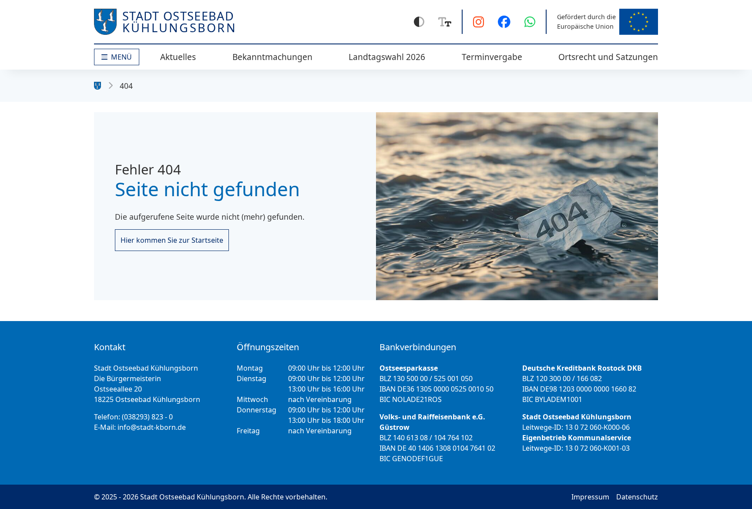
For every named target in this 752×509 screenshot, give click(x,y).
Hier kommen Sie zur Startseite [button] (172, 240)
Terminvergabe (492, 57)
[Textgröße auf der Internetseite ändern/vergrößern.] (444, 21)
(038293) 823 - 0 (147, 417)
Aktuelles (178, 57)
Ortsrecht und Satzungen (608, 57)
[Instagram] (478, 22)
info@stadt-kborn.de (152, 427)
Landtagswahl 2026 (387, 57)
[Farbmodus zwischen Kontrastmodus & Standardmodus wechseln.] (419, 21)
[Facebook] (504, 22)
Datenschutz (637, 497)
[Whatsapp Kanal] (529, 22)
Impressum (590, 497)
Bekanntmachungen (272, 57)
